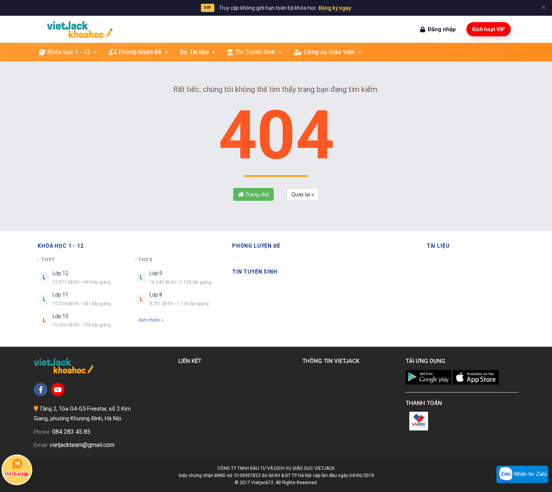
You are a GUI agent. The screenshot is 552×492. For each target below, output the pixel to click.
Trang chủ (256, 194)
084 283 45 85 (71, 431)
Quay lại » (302, 194)
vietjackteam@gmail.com (82, 444)
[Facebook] (40, 389)
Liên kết (191, 361)
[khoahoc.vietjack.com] (80, 29)
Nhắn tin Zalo (530, 474)
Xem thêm (149, 320)
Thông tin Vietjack (332, 361)
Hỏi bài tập (17, 474)
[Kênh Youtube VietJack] (58, 389)
